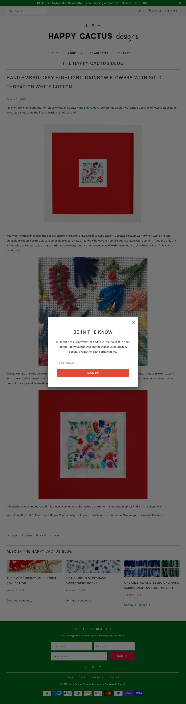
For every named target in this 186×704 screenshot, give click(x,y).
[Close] (134, 322)
